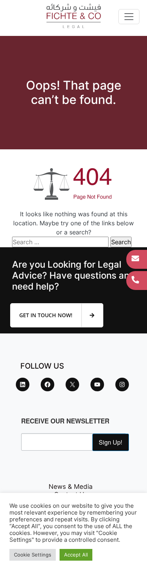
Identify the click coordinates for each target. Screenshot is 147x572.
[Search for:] (60, 242)
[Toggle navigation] (128, 16)
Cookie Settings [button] (32, 555)
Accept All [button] (76, 555)
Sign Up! (110, 442)
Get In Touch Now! (46, 315)
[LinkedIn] (22, 384)
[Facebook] (47, 384)
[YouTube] (97, 384)
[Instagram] (122, 384)
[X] (72, 384)
